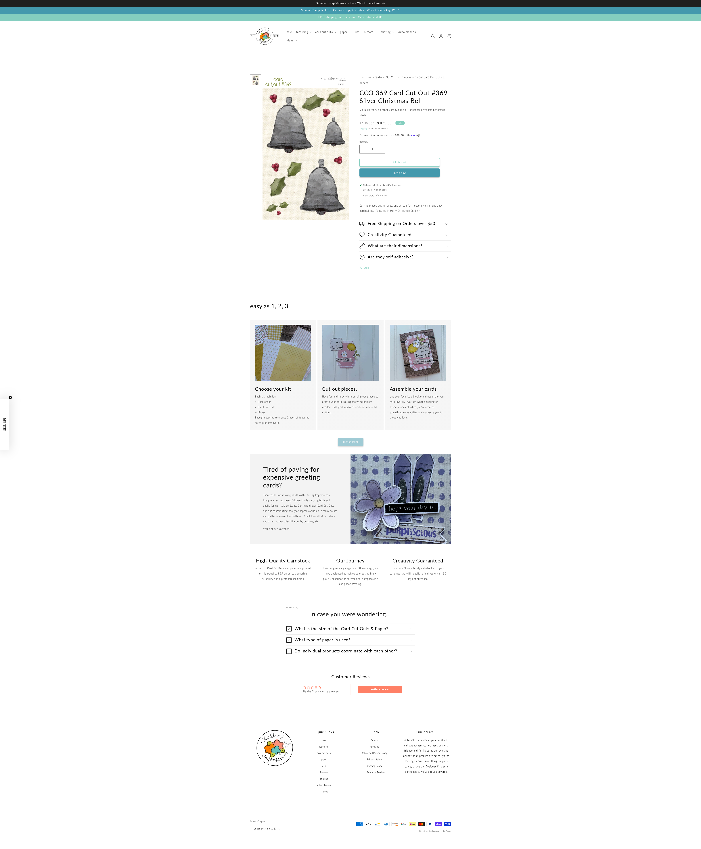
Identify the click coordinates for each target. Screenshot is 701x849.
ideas (325, 791)
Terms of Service (376, 772)
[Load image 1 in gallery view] (255, 79)
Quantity (363, 141)
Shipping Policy (374, 766)
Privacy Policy (374, 759)
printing (324, 778)
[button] (303, 32)
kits (324, 766)
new (324, 740)
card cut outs (324, 753)
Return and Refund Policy (374, 753)
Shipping (363, 128)
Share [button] (366, 267)
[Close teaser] (10, 397)
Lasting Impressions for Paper (438, 831)
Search (374, 740)
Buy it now (399, 172)
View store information (375, 195)
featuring (323, 746)
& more (324, 772)
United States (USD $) (265, 828)
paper (324, 759)
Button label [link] (350, 441)
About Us (374, 746)
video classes (324, 785)
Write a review (380, 689)
